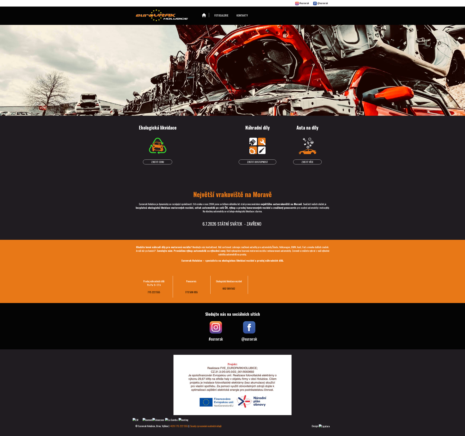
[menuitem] (204, 15)
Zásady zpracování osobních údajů (205, 426)
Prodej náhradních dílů (153, 281)
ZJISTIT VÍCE (307, 162)
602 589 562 (229, 288)
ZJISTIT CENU (157, 162)
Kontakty (242, 15)
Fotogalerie (221, 15)
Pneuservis (191, 281)
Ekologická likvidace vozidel (229, 281)
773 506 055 (191, 292)
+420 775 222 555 (179, 426)
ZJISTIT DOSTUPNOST (257, 162)
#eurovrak (304, 3)
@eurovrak (322, 3)
